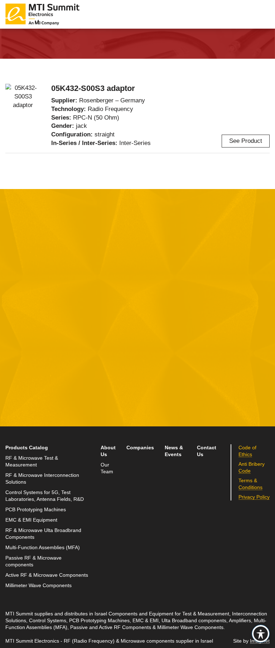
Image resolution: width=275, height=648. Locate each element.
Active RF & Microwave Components (46, 575)
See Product (245, 140)
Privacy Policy (71, 412)
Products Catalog (26, 447)
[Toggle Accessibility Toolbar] (260, 633)
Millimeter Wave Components (38, 585)
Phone (14, 369)
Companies (140, 447)
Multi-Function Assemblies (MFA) (42, 547)
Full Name (19, 302)
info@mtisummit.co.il (217, 362)
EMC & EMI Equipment (31, 520)
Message (107, 302)
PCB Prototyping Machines (35, 509)
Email (13, 336)
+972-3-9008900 (221, 345)
